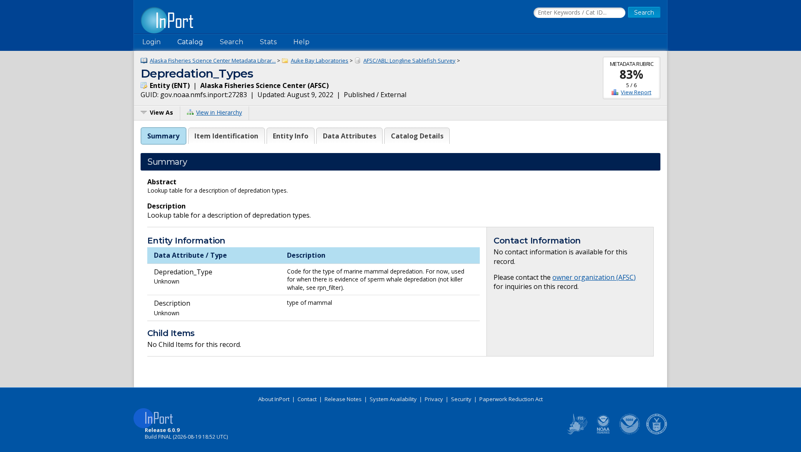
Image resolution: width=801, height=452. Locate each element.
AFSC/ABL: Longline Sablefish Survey (409, 60)
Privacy (434, 399)
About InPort (274, 399)
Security (461, 399)
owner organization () (594, 277)
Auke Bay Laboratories (319, 60)
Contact (307, 399)
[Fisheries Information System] (576, 432)
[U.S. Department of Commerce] (657, 432)
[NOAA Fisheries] (603, 432)
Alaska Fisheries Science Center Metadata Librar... (213, 60)
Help (301, 42)
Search (231, 42)
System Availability (393, 399)
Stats (268, 42)
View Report (636, 92)
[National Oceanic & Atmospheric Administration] (630, 432)
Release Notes (343, 399)
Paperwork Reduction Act (511, 399)
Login (151, 42)
